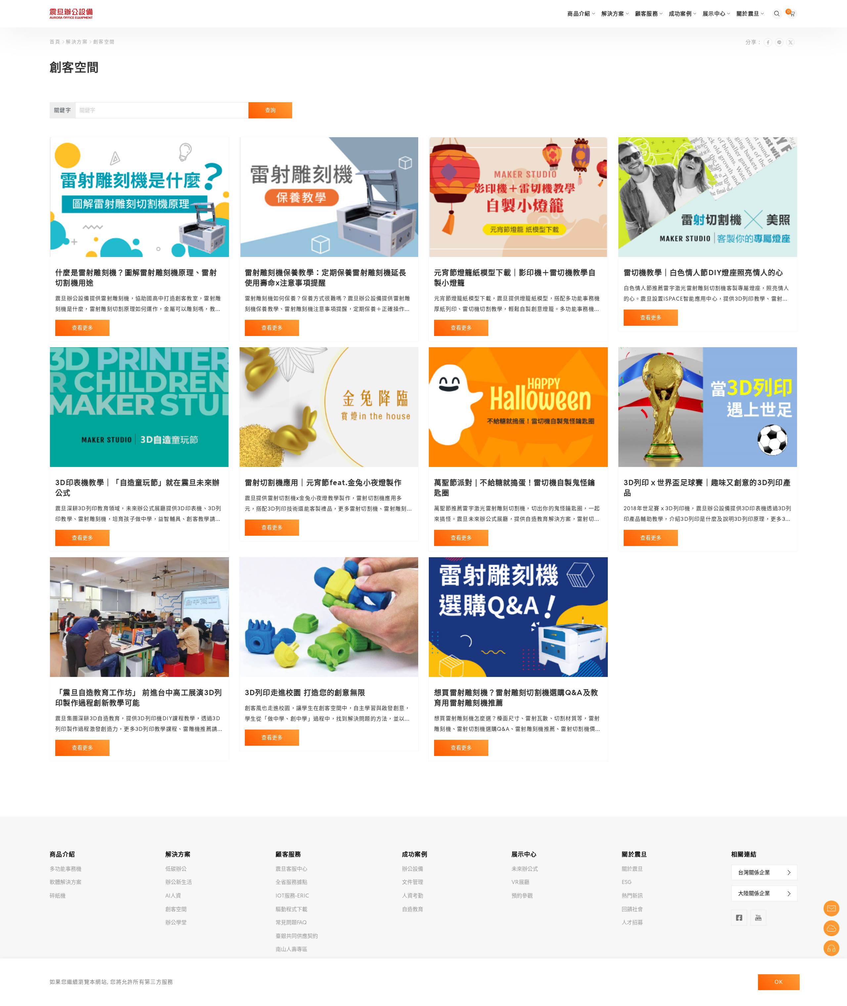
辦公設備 (412, 868)
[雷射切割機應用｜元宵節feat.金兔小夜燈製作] (329, 407)
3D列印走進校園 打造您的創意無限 (305, 692)
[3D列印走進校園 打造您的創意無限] (329, 617)
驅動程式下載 (291, 909)
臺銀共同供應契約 (297, 936)
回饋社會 (632, 909)
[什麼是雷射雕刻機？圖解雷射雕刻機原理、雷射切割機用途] (139, 197)
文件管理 (412, 882)
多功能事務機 (65, 868)
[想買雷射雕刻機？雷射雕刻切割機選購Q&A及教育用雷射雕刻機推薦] (518, 617)
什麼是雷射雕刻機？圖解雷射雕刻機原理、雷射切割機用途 (136, 277)
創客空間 (103, 42)
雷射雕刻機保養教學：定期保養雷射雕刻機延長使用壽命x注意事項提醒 (326, 277)
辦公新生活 (178, 882)
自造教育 (412, 909)
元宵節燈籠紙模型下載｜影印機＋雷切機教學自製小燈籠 (515, 277)
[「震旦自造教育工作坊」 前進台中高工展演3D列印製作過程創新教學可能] (139, 617)
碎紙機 (58, 895)
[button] (764, 873)
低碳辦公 (176, 868)
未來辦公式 (525, 868)
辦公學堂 (176, 922)
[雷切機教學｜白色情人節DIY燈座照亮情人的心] (707, 197)
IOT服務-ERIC (292, 895)
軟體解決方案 (65, 882)
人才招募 (632, 922)
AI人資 (173, 895)
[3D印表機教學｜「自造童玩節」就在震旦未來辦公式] (139, 407)
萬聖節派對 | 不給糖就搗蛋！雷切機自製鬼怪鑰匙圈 (514, 487)
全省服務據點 (291, 882)
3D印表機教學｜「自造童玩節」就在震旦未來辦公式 (137, 487)
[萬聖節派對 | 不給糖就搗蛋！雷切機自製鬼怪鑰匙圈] (518, 407)
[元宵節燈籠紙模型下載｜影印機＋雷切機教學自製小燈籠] (518, 197)
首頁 (56, 42)
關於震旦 (632, 868)
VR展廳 (520, 882)
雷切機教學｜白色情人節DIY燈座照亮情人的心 (703, 272)
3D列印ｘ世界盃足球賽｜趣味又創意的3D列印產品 (707, 487)
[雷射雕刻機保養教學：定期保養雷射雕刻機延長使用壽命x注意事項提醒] (329, 197)
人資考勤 (412, 895)
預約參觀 (522, 895)
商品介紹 (578, 13)
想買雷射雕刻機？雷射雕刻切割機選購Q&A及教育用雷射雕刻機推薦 (516, 697)
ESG (627, 882)
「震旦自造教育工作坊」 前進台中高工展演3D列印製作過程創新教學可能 (138, 697)
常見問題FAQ (291, 922)
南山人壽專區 (291, 949)
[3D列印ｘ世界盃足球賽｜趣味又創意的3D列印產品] (707, 407)
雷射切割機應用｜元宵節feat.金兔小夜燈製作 (323, 482)
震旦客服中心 (291, 868)
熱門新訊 (632, 895)
